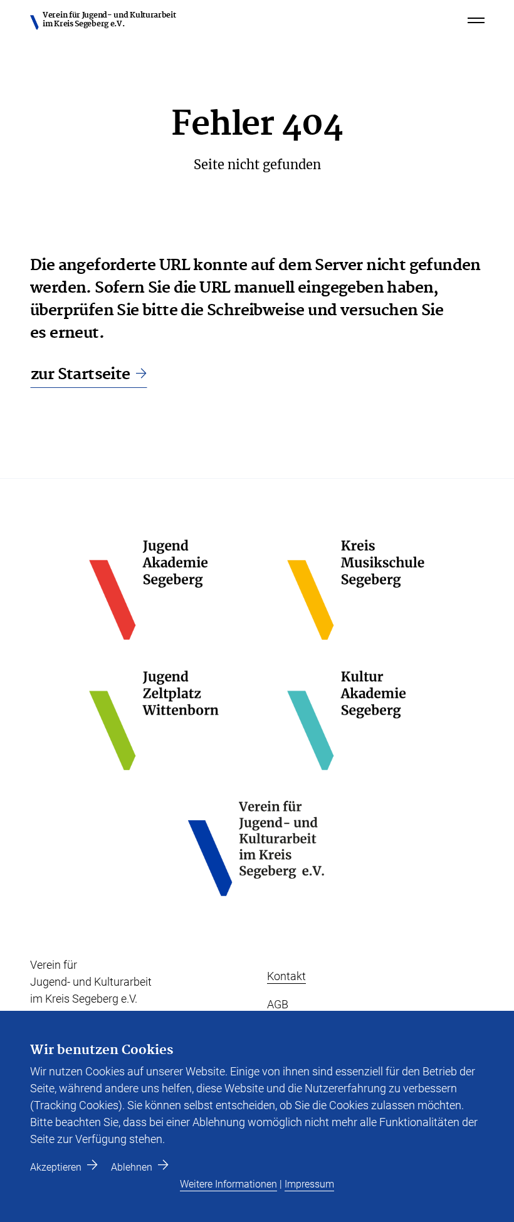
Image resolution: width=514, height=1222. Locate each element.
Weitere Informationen (228, 1184)
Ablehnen (131, 1167)
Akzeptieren (55, 1167)
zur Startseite (80, 374)
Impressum (309, 1184)
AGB (277, 1004)
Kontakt (286, 976)
